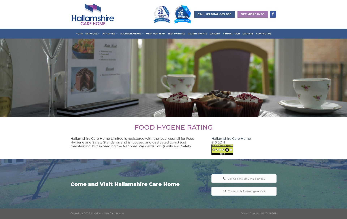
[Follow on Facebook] (273, 14)
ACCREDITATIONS (130, 33)
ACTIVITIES (108, 33)
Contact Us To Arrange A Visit (246, 191)
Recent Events (197, 33)
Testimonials (176, 33)
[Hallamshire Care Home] (92, 14)
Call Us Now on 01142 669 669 (246, 178)
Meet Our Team (155, 33)
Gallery (215, 33)
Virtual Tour (231, 33)
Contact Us (263, 33)
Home (79, 33)
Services (91, 33)
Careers (248, 33)
